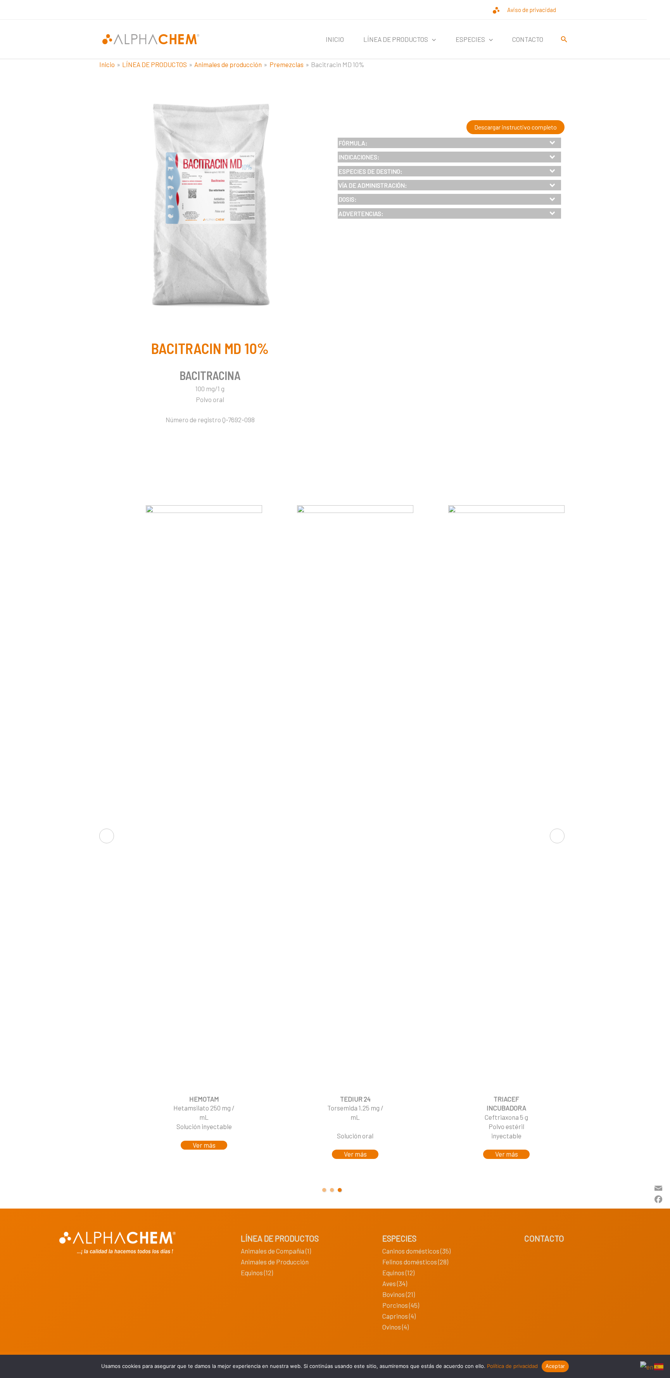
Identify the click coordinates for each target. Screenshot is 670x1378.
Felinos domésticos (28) (415, 1262)
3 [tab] (340, 1190)
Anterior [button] (106, 836)
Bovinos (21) (398, 1294)
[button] (432, 39)
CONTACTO (527, 39)
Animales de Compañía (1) (276, 1251)
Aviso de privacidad (531, 9)
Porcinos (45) (400, 1305)
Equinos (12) (257, 1272)
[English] (647, 1365)
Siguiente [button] (557, 836)
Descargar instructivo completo (515, 127)
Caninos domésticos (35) (416, 1251)
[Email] (658, 1187)
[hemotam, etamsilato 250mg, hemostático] (204, 796)
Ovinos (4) (395, 1327)
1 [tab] (324, 1190)
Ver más (204, 1145)
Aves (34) (394, 1283)
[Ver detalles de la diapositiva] (355, 796)
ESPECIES (399, 1238)
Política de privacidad (512, 1366)
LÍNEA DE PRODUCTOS (280, 1238)
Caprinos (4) (399, 1316)
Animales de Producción (275, 1262)
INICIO (335, 39)
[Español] (659, 1365)
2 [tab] (332, 1190)
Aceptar (555, 1366)
